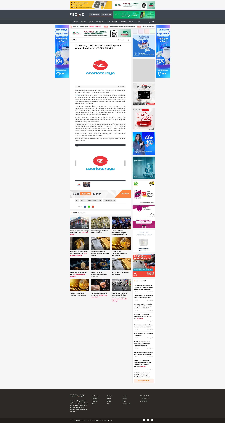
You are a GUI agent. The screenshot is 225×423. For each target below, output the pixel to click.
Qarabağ (108, 14)
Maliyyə (83, 22)
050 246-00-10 (145, 398)
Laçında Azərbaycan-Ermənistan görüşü (86, 26)
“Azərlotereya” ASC (109, 200)
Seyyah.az (96, 14)
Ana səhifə (121, 40)
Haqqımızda (126, 404)
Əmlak (131, 22)
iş (76, 200)
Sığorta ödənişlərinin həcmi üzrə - (131, 26)
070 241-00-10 (144, 396)
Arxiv (108, 404)
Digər (138, 22)
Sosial (108, 22)
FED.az (77, 95)
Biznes (91, 22)
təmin (82, 200)
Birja (128, 40)
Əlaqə (93, 404)
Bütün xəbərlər (143, 380)
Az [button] (153, 22)
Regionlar (123, 22)
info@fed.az (143, 401)
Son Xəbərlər (74, 22)
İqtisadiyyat (99, 22)
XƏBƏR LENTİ (141, 281)
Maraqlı (114, 22)
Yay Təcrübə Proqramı (94, 200)
